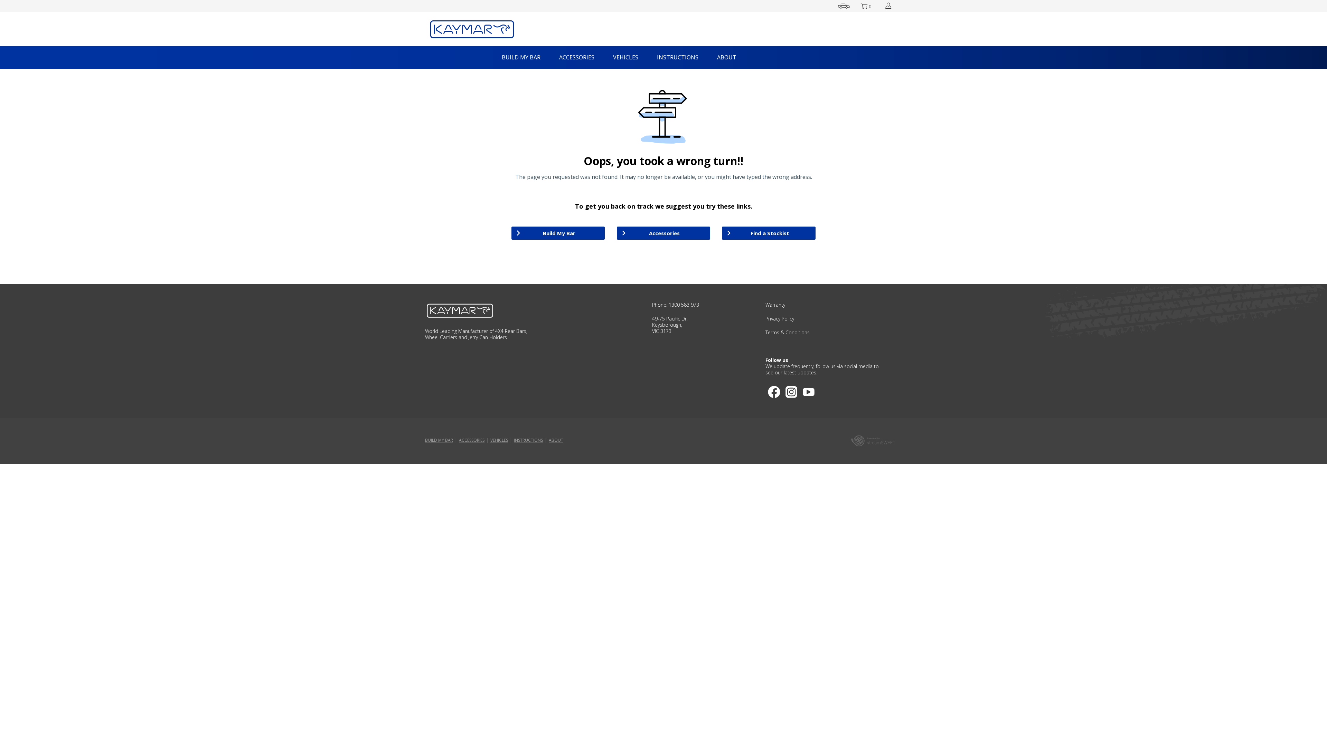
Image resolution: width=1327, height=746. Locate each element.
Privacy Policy (779, 318)
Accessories (664, 233)
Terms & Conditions (787, 332)
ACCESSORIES (576, 57)
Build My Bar (559, 233)
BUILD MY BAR (521, 57)
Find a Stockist (770, 233)
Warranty (775, 305)
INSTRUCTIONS (677, 57)
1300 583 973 (684, 305)
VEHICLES (625, 57)
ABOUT (726, 57)
